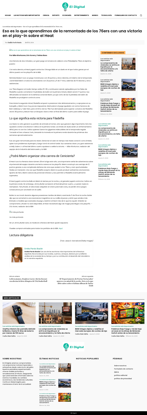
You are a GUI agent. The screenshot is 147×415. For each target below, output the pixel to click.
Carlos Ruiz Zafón (9, 336)
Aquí (60, 228)
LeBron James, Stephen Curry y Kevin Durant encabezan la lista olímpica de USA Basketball (28, 280)
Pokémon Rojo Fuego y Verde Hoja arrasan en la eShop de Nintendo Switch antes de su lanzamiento (110, 107)
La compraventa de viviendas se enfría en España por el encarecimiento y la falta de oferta (110, 67)
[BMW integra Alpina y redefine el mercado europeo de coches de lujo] (128, 85)
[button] (141, 15)
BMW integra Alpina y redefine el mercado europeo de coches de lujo (110, 87)
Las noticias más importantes (12, 26)
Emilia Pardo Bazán (14, 42)
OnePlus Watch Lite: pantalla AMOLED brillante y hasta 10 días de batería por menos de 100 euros (19, 331)
